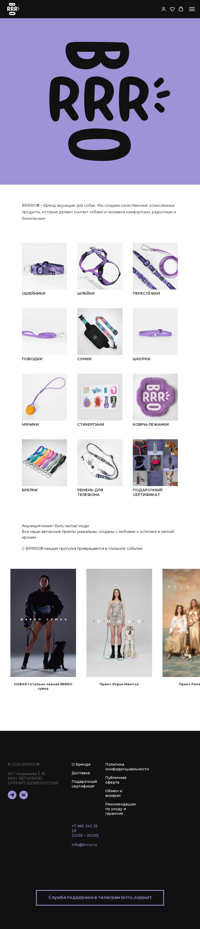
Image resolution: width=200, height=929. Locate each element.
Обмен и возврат (113, 793)
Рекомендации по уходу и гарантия (120, 809)
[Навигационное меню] (192, 9)
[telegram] (12, 798)
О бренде (81, 764)
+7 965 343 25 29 (85, 828)
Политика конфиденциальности (127, 766)
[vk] (23, 798)
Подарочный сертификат (84, 784)
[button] (163, 9)
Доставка (81, 773)
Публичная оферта (115, 780)
